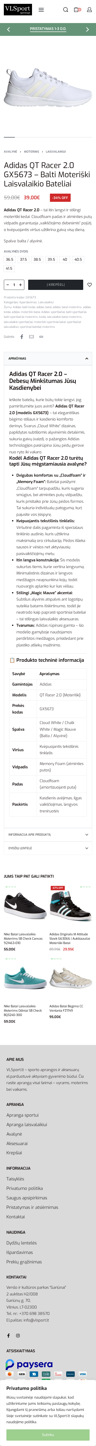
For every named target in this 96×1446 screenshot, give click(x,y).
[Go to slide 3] (15, 887)
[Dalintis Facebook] (21, 336)
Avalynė (10, 152)
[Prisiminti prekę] (89, 285)
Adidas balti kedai (24, 307)
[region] (48, 1413)
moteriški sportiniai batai (50, 322)
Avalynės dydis (16, 252)
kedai (42, 317)
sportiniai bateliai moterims (37, 327)
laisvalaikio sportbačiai (18, 322)
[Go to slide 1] (9, 887)
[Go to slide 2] (12, 887)
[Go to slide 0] (6, 887)
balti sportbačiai (76, 312)
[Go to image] (9, 137)
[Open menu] (41, 10)
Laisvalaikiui (56, 152)
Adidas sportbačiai (53, 312)
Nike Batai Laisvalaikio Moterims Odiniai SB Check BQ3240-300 (23, 1010)
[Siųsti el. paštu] (31, 336)
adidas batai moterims (67, 307)
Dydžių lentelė (20, 848)
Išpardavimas (28, 302)
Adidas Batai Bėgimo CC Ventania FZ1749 (66, 1008)
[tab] (48, 358)
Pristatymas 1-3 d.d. (48, 29)
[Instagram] (18, 1336)
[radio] (9, 259)
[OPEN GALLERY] (48, 88)
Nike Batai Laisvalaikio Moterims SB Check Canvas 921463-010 (23, 938)
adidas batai (43, 307)
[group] (25, 906)
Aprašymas (17, 359)
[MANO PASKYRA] (89, 9)
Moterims (31, 152)
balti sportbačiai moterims (21, 317)
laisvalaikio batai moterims (64, 317)
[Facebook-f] (8, 1336)
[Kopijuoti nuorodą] (41, 336)
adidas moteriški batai (26, 312)
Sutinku (48, 1434)
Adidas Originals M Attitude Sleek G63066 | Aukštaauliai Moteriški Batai (69, 938)
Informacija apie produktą (29, 835)
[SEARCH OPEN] (65, 9)
